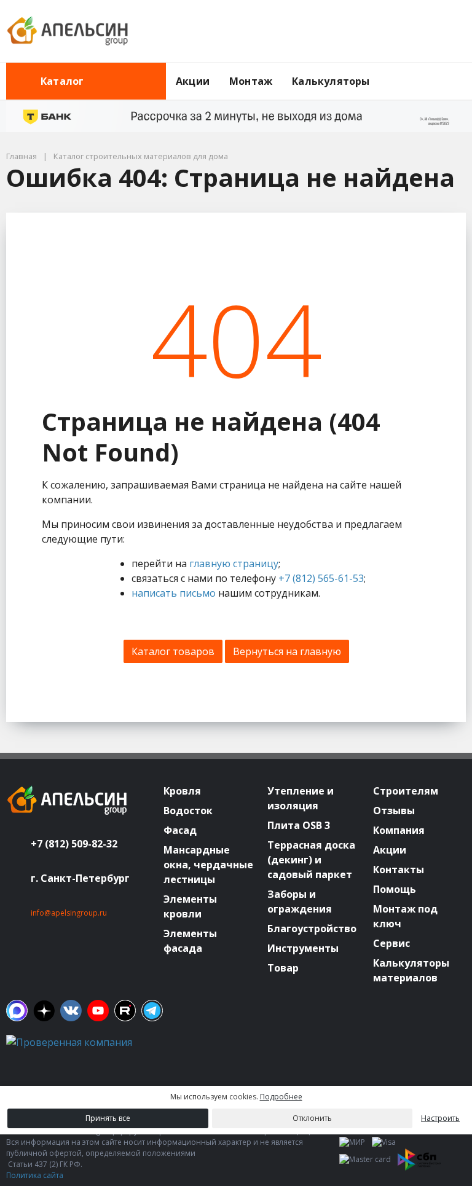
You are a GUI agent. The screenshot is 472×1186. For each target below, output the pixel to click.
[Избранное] (389, 31)
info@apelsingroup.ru (69, 913)
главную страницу (233, 563)
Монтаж (250, 81)
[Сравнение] (417, 31)
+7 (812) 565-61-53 (321, 578)
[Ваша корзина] (445, 31)
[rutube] (125, 1010)
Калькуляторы (330, 81)
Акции (193, 81)
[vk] (71, 1010)
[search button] (461, 70)
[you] (98, 1010)
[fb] (17, 1010)
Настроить (440, 1118)
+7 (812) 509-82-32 (74, 843)
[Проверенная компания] (69, 1042)
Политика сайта (34, 1175)
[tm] (152, 1010)
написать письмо (174, 593)
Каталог (62, 81)
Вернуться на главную (287, 651)
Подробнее (281, 1096)
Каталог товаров (173, 651)
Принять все (107, 1118)
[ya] (44, 1010)
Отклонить (312, 1118)
